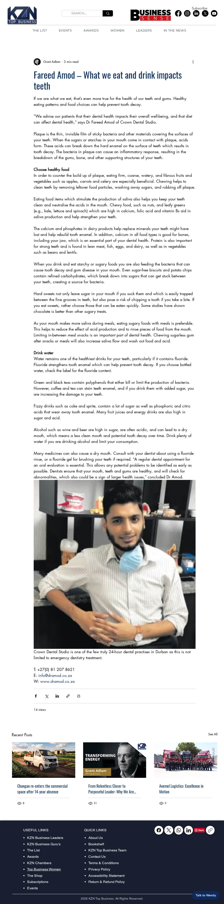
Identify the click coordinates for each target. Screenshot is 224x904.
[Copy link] (210, 830)
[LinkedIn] (196, 13)
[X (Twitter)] (168, 830)
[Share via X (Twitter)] (46, 696)
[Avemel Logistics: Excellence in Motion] (185, 760)
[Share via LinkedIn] (57, 696)
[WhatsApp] (178, 830)
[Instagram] (187, 13)
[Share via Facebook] (36, 696)
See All (212, 734)
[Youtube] (214, 13)
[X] (205, 13)
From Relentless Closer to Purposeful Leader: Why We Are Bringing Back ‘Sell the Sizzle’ (111, 788)
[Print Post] (79, 696)
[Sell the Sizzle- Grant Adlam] (114, 760)
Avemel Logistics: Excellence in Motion (181, 788)
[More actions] (193, 61)
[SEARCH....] (108, 13)
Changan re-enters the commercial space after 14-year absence (42, 788)
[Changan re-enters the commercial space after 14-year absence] (43, 760)
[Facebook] (178, 13)
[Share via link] (68, 696)
